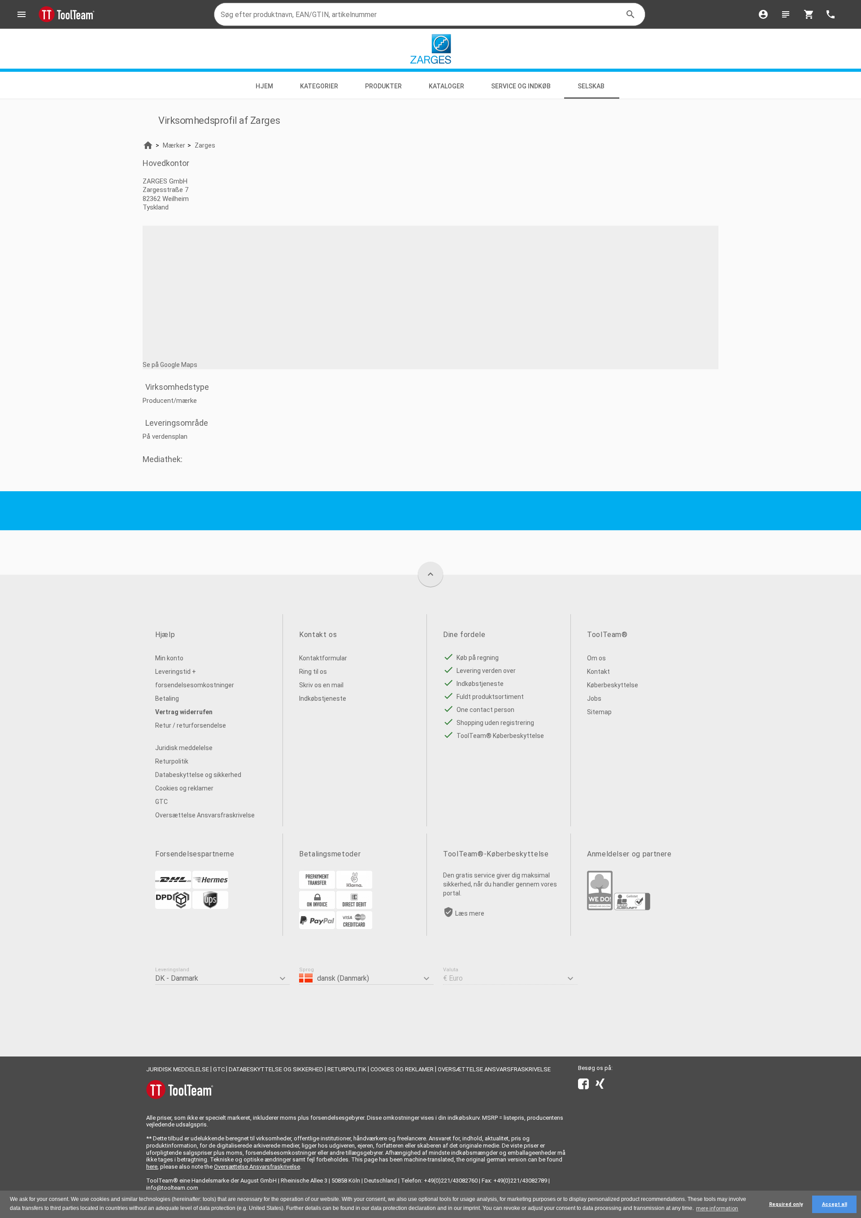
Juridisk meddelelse (184, 747)
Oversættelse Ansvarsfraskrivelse (205, 815)
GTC (161, 801)
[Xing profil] (600, 1085)
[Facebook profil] (583, 1085)
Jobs (594, 698)
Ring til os (313, 671)
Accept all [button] (834, 1204)
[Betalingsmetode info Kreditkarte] (354, 926)
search (630, 14)
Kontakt (598, 671)
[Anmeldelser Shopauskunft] (632, 908)
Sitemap (599, 712)
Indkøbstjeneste (322, 698)
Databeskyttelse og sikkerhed (198, 774)
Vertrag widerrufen (184, 712)
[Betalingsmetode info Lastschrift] (354, 906)
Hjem (264, 86)
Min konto (169, 658)
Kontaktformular (323, 658)
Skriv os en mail (321, 685)
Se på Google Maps (170, 364)
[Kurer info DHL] (173, 886)
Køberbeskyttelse (612, 685)
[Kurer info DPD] (173, 906)
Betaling (167, 698)
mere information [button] (717, 1208)
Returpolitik (171, 761)
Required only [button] (786, 1204)
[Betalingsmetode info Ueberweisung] (317, 886)
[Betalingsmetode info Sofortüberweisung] (354, 886)
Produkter (383, 86)
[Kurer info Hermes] (210, 886)
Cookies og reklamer (184, 788)
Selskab (592, 86)
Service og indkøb (521, 86)
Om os (596, 658)
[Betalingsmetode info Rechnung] (317, 906)
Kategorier (319, 86)
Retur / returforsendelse (190, 725)
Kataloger (446, 86)
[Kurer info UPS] (210, 906)
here (151, 1166)
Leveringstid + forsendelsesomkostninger (194, 678)
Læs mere (469, 913)
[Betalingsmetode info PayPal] (317, 926)
